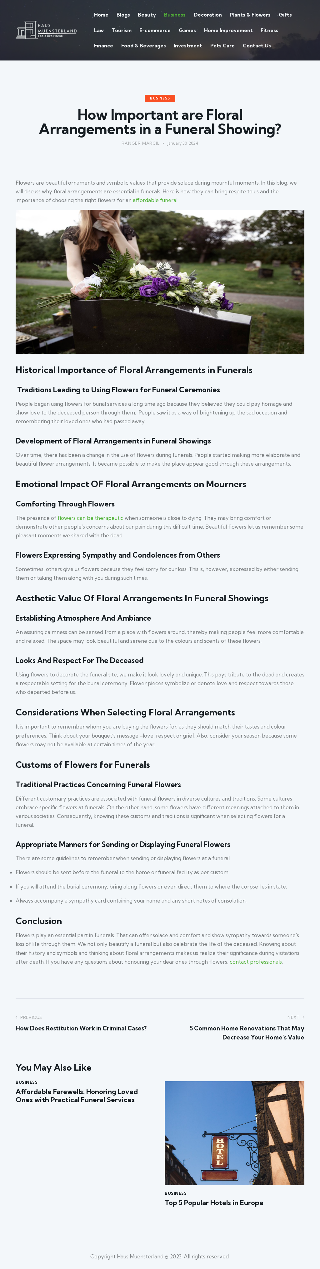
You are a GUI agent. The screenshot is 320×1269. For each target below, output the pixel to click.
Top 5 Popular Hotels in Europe (214, 1203)
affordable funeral (155, 200)
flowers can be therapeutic (90, 518)
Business (160, 98)
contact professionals (256, 961)
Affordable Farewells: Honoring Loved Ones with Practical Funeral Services (77, 1095)
